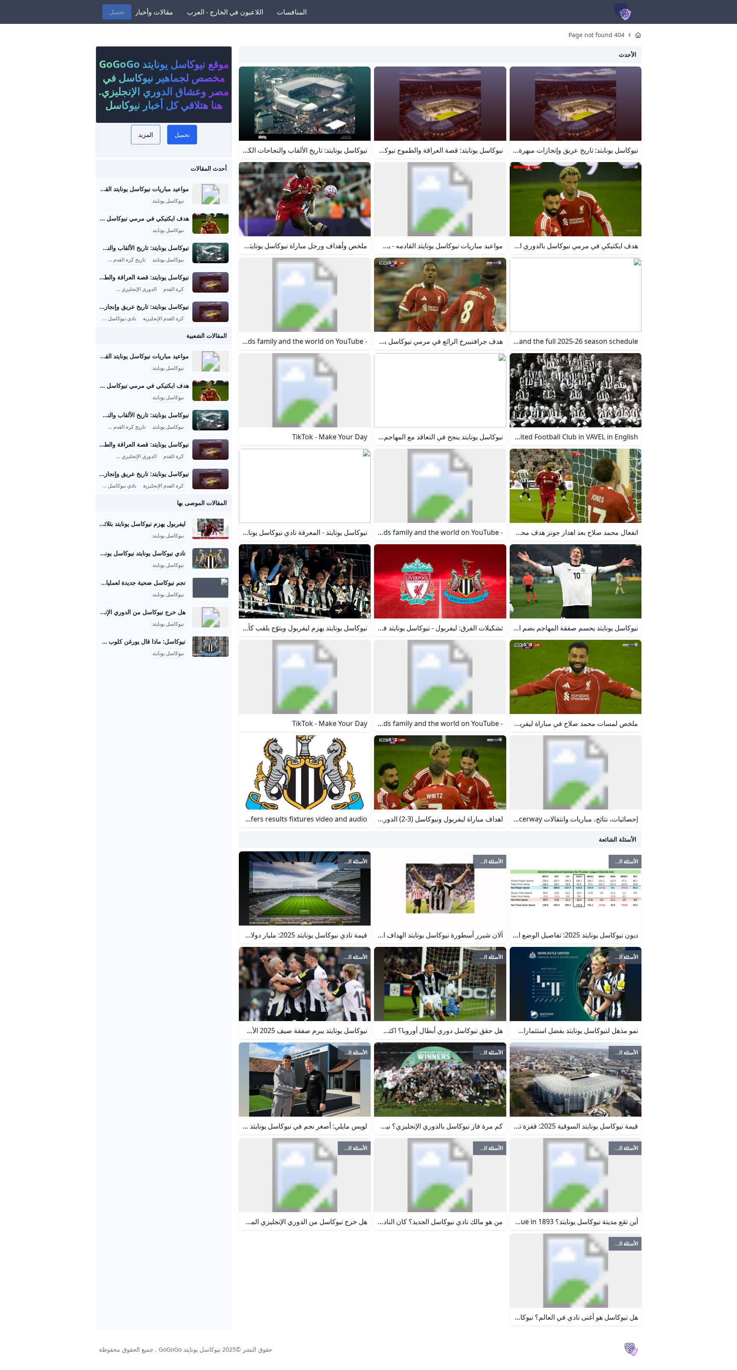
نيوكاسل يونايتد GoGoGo (189, 1349)
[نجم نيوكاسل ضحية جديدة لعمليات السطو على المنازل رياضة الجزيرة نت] (210, 588)
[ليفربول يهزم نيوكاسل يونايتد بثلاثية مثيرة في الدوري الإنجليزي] (210, 529)
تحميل (117, 12)
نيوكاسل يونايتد (168, 200)
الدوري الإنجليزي (139, 289)
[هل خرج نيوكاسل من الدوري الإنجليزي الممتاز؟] (210, 617)
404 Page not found (596, 35)
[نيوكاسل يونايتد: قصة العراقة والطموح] (210, 282)
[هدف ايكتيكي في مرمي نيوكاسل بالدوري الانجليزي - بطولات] (210, 223)
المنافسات (292, 12)
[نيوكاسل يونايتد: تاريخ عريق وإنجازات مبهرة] (210, 312)
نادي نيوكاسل (122, 318)
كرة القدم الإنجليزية (163, 318)
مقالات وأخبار (154, 12)
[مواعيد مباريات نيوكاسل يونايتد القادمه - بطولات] (210, 194)
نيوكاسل (106, 289)
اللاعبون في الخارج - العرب (225, 12)
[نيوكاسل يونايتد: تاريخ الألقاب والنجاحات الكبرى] (210, 253)
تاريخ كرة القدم (129, 259)
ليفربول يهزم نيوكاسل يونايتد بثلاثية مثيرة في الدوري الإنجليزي (109, 524)
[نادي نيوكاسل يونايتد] (210, 558)
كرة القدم (173, 289)
